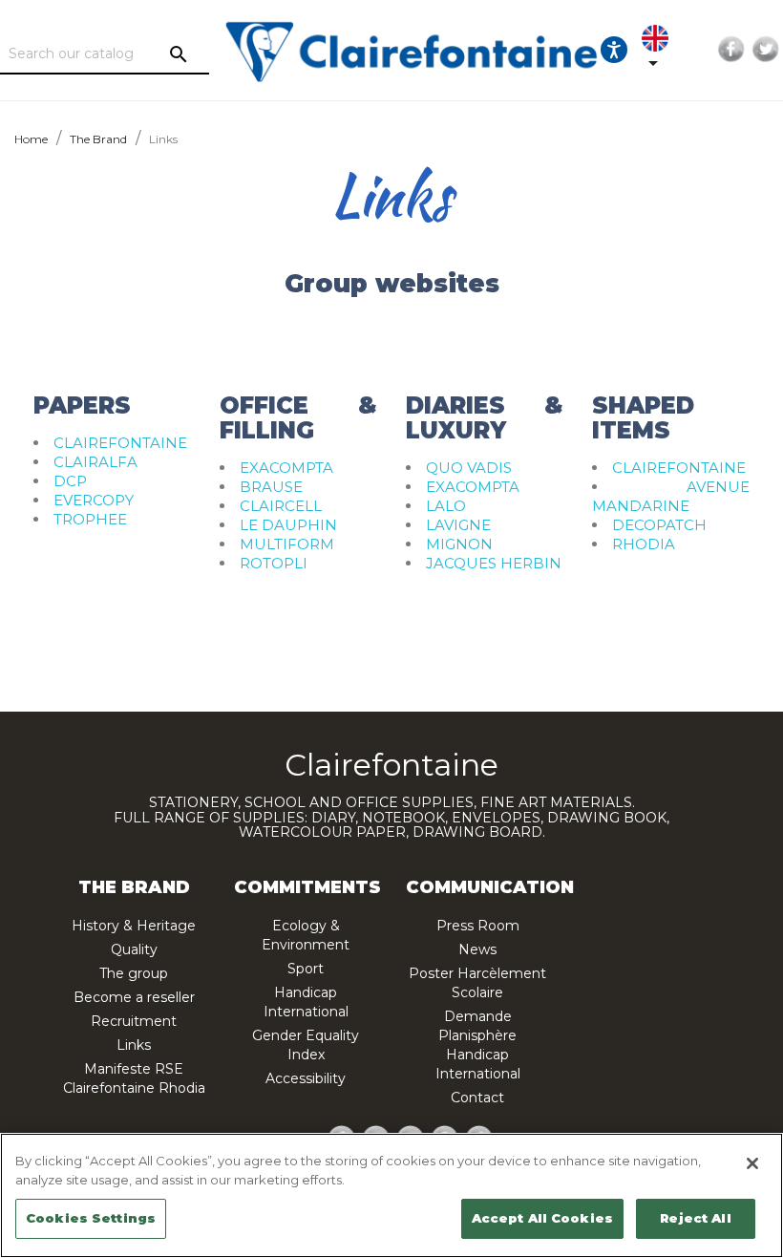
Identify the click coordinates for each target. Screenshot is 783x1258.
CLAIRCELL (281, 506)
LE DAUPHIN (288, 525)
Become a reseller (134, 997)
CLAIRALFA (95, 462)
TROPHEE (90, 519)
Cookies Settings (91, 1218)
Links (133, 1045)
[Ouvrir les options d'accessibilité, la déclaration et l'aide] (614, 49)
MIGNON (459, 544)
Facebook (731, 49)
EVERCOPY (93, 500)
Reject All (695, 1218)
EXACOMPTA (286, 467)
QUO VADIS (469, 467)
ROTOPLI (273, 563)
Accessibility (305, 1078)
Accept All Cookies (542, 1218)
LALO (446, 506)
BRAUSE (271, 487)
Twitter (766, 49)
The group (133, 973)
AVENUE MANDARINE (671, 496)
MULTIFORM (287, 544)
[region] (391, 1195)
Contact (477, 1097)
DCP (70, 481)
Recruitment (134, 1021)
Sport (305, 968)
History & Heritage (134, 925)
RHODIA (643, 544)
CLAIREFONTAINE (120, 443)
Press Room (477, 925)
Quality (134, 949)
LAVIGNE (458, 525)
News (477, 949)
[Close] (752, 1163)
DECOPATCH (659, 525)
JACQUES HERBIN (493, 563)
